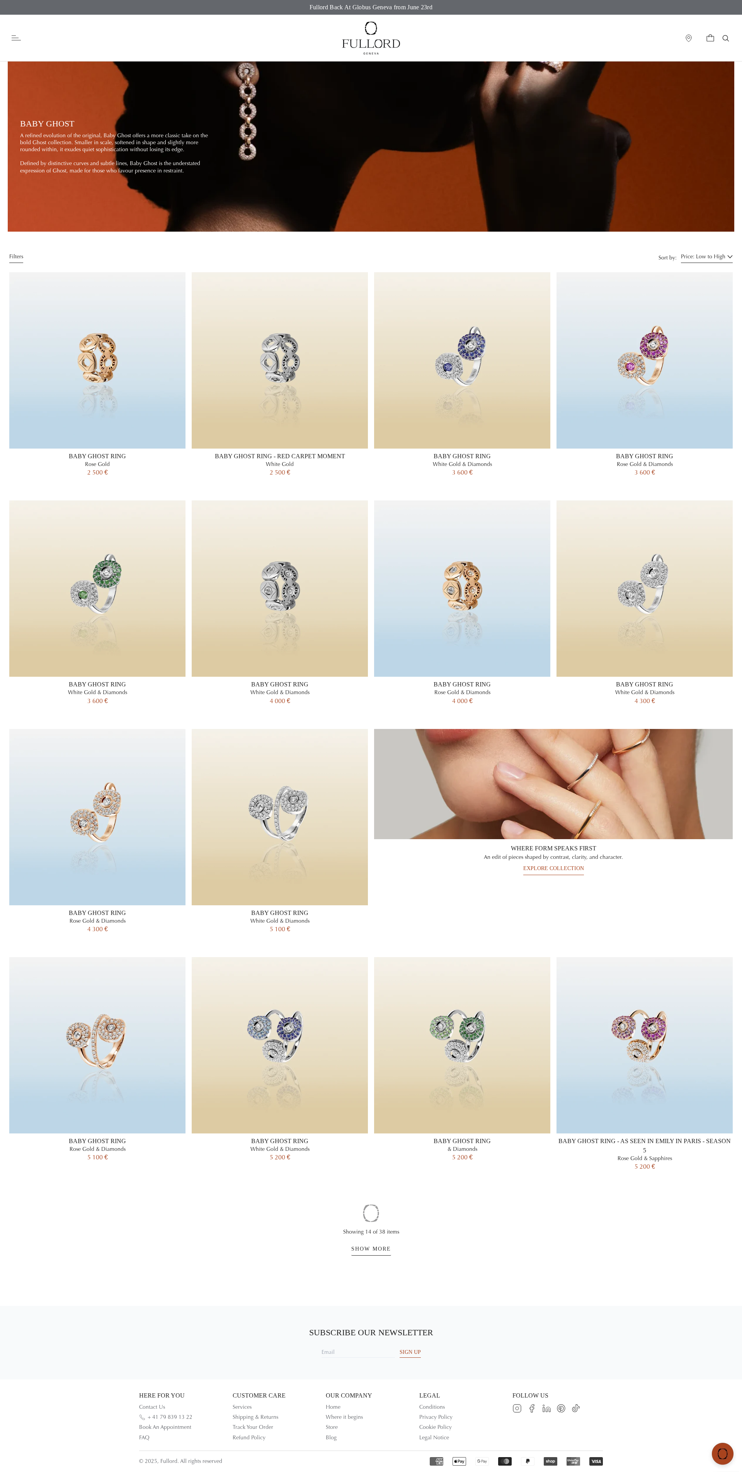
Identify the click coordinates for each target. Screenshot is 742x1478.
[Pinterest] (561, 1408)
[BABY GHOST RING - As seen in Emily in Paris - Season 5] (644, 1072)
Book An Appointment (165, 1427)
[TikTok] (575, 1408)
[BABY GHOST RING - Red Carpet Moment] (280, 383)
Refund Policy (249, 1437)
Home (333, 1407)
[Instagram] (517, 1408)
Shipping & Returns (255, 1417)
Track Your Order (253, 1427)
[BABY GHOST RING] (97, 383)
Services (242, 1407)
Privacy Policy (436, 1417)
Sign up (410, 1352)
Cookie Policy (435, 1427)
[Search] (725, 38)
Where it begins (344, 1417)
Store (332, 1427)
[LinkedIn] (546, 1408)
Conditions (432, 1407)
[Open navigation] (16, 38)
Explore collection (553, 868)
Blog (331, 1437)
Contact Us (152, 1407)
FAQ (144, 1437)
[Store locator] (688, 38)
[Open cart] (710, 38)
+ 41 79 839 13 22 (170, 1417)
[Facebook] (531, 1408)
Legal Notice (434, 1437)
